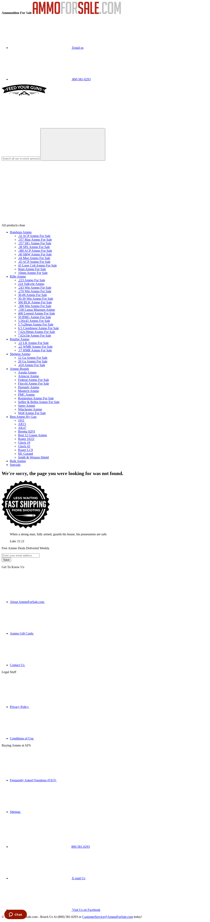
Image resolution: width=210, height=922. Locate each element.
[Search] (72, 144)
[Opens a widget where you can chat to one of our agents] (15, 915)
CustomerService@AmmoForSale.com (107, 917)
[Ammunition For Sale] (77, 13)
